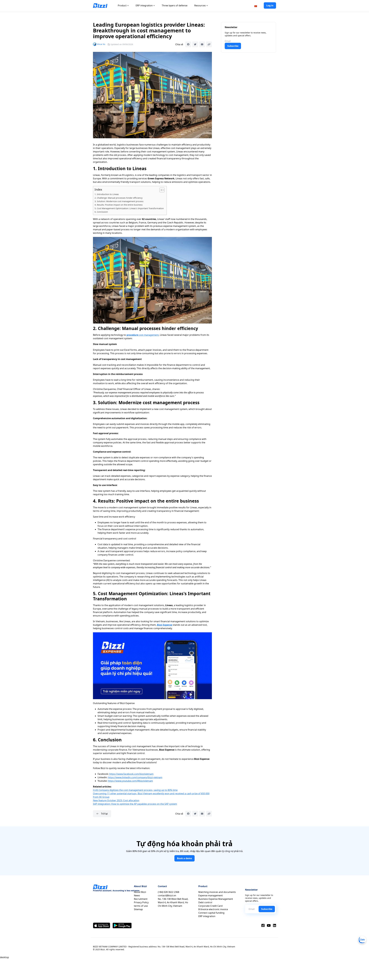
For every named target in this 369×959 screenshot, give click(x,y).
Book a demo (184, 858)
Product (122, 5)
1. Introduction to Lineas (107, 194)
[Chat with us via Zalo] (362, 940)
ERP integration (144, 5)
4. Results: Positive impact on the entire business (119, 204)
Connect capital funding (211, 912)
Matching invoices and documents (217, 892)
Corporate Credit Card (210, 905)
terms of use (141, 905)
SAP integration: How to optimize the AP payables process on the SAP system (135, 803)
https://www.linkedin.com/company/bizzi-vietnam (135, 777)
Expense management (210, 895)
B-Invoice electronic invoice (213, 909)
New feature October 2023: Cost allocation (116, 800)
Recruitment (140, 899)
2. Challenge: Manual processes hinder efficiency (118, 197)
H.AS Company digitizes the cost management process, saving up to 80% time (135, 790)
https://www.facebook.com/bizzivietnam (131, 773)
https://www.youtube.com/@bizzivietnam (130, 780)
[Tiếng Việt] (255, 6)
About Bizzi (140, 892)
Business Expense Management (215, 899)
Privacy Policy (141, 902)
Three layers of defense (174, 5)
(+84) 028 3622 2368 (168, 892)
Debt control (205, 902)
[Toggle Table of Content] (160, 190)
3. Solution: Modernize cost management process (119, 201)
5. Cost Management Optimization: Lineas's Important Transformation (129, 208)
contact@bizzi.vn (167, 895)
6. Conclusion (101, 211)
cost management (143, 334)
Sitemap (138, 909)
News (137, 895)
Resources (200, 5)
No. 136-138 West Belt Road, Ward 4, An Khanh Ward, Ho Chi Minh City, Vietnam (173, 902)
